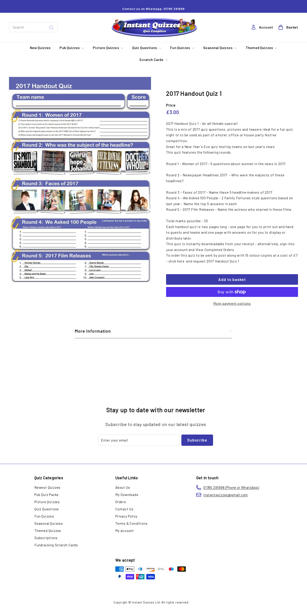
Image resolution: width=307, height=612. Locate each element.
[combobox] (33, 27)
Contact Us (124, 509)
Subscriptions (45, 538)
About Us (122, 487)
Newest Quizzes (47, 487)
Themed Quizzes (260, 47)
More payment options (232, 303)
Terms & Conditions (131, 523)
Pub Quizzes (70, 47)
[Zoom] (80, 179)
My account (124, 531)
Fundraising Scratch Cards (56, 545)
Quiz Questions (145, 47)
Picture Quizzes (106, 47)
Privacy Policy (126, 516)
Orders (120, 502)
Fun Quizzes (180, 47)
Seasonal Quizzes (218, 47)
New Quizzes (40, 47)
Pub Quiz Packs (46, 495)
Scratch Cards (151, 59)
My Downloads (126, 495)
